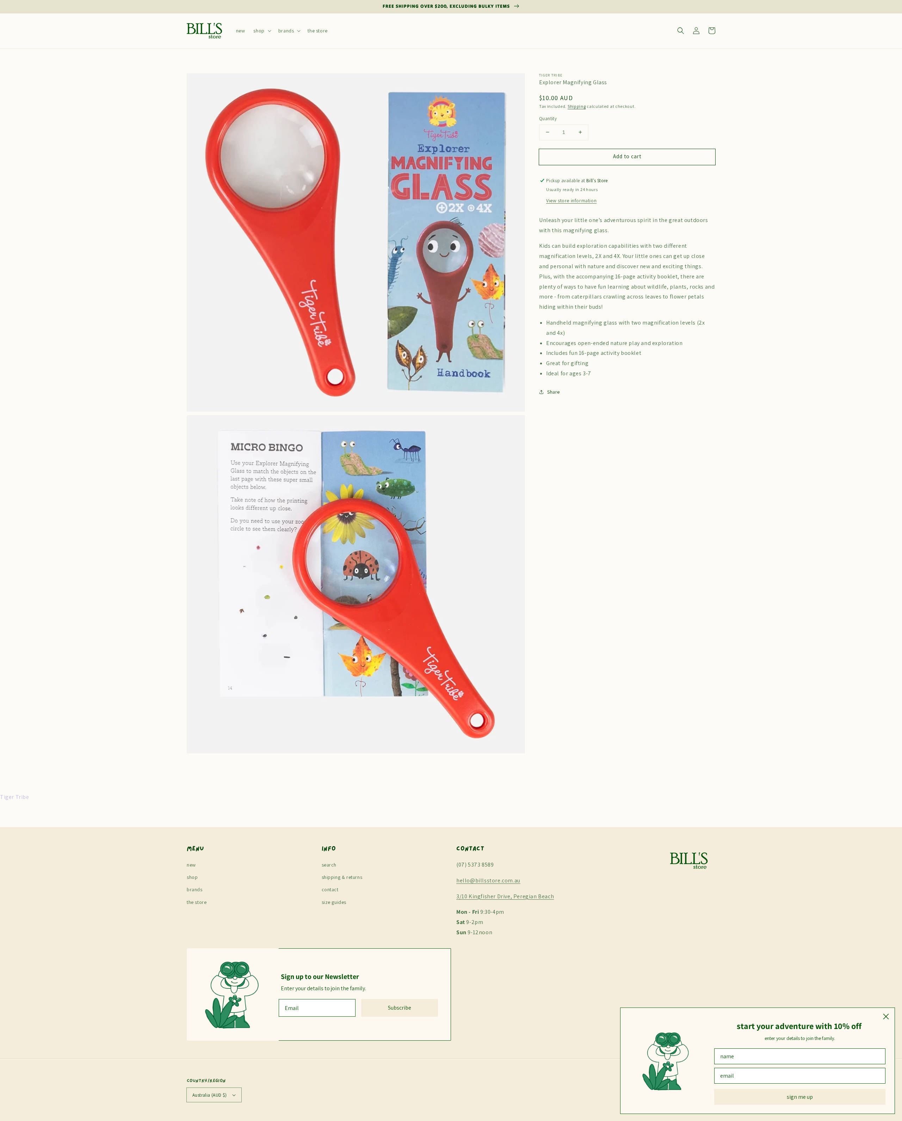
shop (192, 877)
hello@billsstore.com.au (488, 880)
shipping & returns (342, 877)
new (191, 865)
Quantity (548, 119)
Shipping (577, 106)
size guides (334, 902)
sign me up (800, 1097)
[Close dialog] (886, 1016)
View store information (571, 200)
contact (330, 889)
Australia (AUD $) (209, 1095)
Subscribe (399, 1007)
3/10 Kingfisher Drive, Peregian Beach (505, 896)
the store (196, 902)
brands (195, 889)
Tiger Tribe (550, 75)
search (329, 865)
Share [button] (553, 391)
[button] (261, 30)
